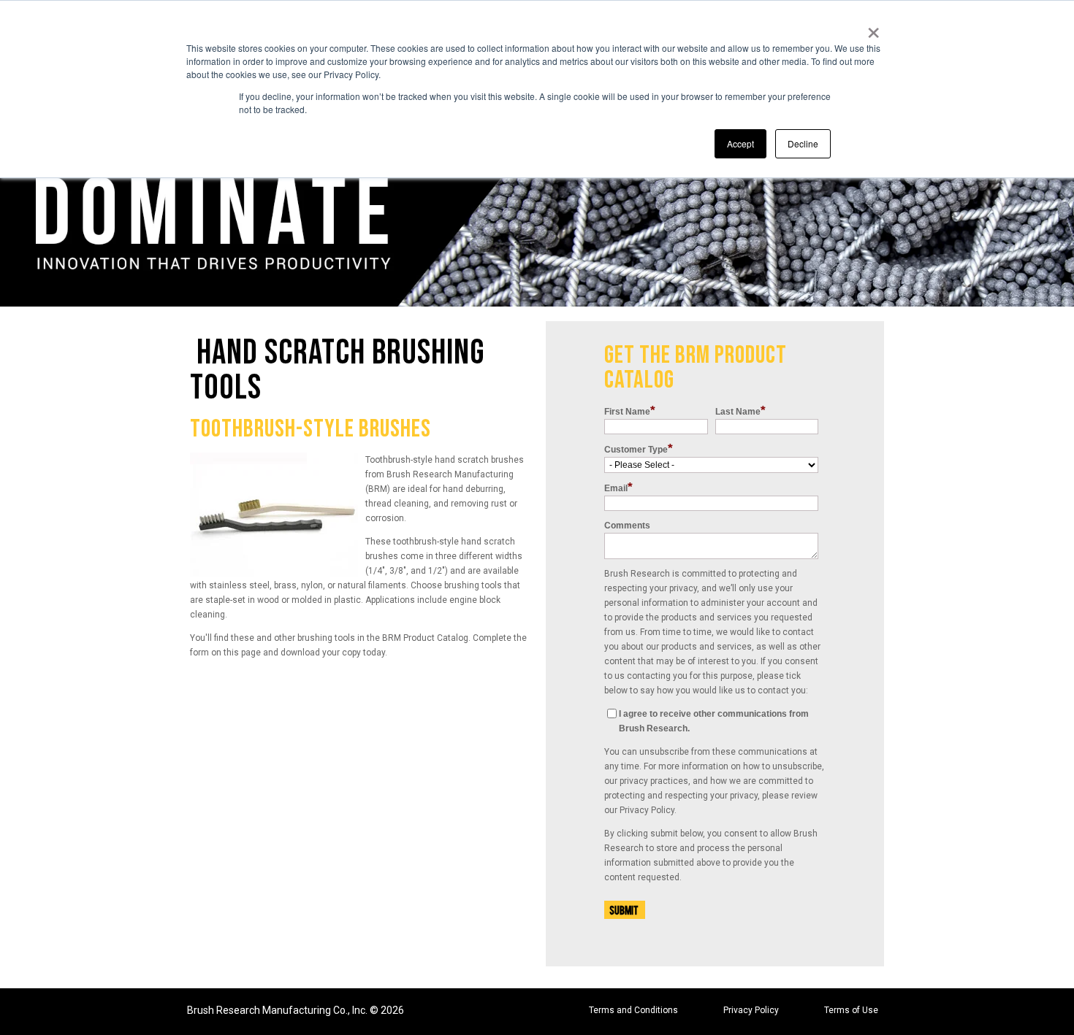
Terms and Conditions (633, 1010)
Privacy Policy (751, 1010)
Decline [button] (803, 143)
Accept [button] (740, 143)
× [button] (873, 27)
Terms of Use (851, 1010)
